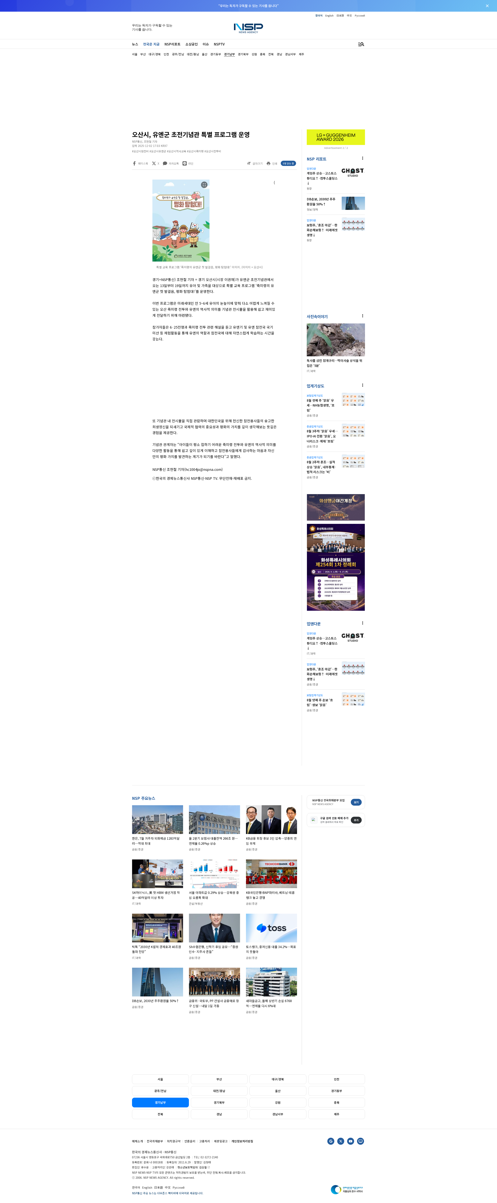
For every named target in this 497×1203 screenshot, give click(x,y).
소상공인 (191, 44)
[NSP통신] (248, 28)
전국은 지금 (151, 44)
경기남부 (160, 1102)
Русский (360, 15)
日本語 (340, 15)
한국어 (318, 15)
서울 (160, 1079)
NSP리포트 (172, 44)
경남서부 (277, 1114)
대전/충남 (219, 1091)
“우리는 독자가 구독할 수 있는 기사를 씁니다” (248, 5)
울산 (278, 1091)
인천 (336, 1079)
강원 (278, 1102)
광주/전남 (160, 1091)
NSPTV (219, 44)
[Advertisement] (385, 173)
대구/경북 (278, 1079)
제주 (336, 1114)
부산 (219, 1079)
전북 (160, 1114)
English (329, 15)
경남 (219, 1114)
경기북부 (219, 1102)
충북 (336, 1102)
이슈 (206, 44)
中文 (349, 15)
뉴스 (135, 44)
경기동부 (336, 1091)
